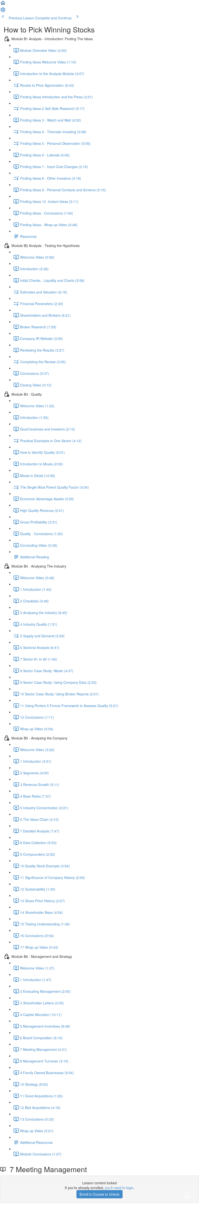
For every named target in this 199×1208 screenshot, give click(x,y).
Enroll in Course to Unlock (99, 1194)
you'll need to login (119, 1187)
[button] (3, 4)
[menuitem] (3, 11)
